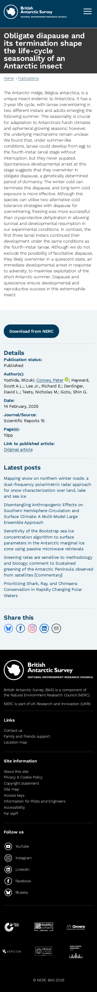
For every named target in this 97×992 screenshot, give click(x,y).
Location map (15, 742)
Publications (28, 78)
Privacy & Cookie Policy (23, 777)
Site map (11, 789)
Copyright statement (21, 783)
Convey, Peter (49, 380)
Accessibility (14, 807)
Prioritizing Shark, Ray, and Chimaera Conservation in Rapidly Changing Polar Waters (43, 589)
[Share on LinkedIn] (44, 628)
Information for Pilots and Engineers (34, 801)
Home (9, 78)
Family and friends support (27, 736)
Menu (87, 11)
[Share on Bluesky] (8, 628)
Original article (18, 449)
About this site (16, 771)
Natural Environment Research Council (44, 695)
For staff (11, 813)
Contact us (13, 730)
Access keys (14, 795)
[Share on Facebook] (20, 628)
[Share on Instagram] (32, 628)
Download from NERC (31, 331)
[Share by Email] (56, 628)
